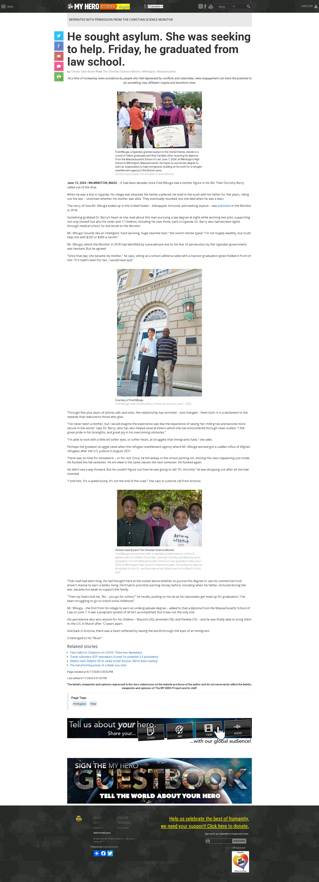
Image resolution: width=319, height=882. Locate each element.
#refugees (79, 703)
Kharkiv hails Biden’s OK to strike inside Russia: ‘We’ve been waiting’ (114, 661)
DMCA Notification (102, 833)
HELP (96, 822)
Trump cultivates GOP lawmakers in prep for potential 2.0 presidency (114, 657)
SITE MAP (123, 828)
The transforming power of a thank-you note (98, 665)
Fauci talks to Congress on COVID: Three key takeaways (106, 652)
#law (93, 703)
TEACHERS (124, 822)
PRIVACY (98, 828)
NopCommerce (110, 847)
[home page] (87, 5)
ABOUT (97, 817)
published (224, 206)
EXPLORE (122, 817)
